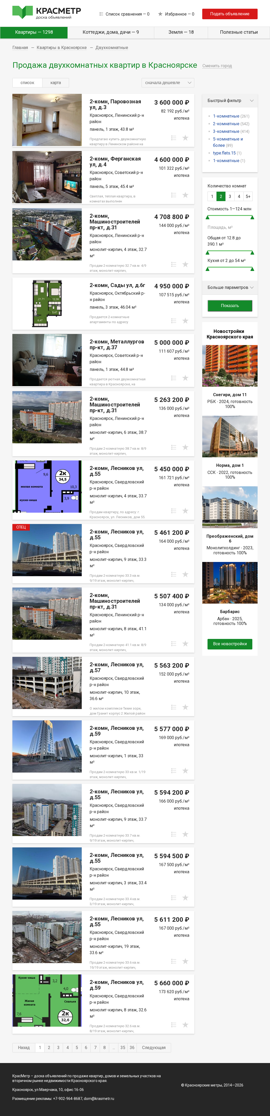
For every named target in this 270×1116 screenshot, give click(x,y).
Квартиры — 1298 (34, 32)
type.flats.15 (227, 153)
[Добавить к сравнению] (173, 138)
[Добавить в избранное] (185, 138)
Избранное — (179, 14)
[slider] (207, 217)
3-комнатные (231, 131)
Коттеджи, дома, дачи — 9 (111, 32)
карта (55, 82)
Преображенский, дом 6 (229, 539)
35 (122, 1047)
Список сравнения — (128, 14)
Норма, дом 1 (230, 465)
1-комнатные (231, 116)
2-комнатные (231, 123)
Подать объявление (229, 13)
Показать (230, 305)
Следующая (154, 1047)
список (27, 82)
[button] (168, 83)
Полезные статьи (239, 32)
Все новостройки (230, 643)
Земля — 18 (181, 32)
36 (132, 1047)
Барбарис (230, 611)
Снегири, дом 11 (230, 394)
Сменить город (217, 65)
